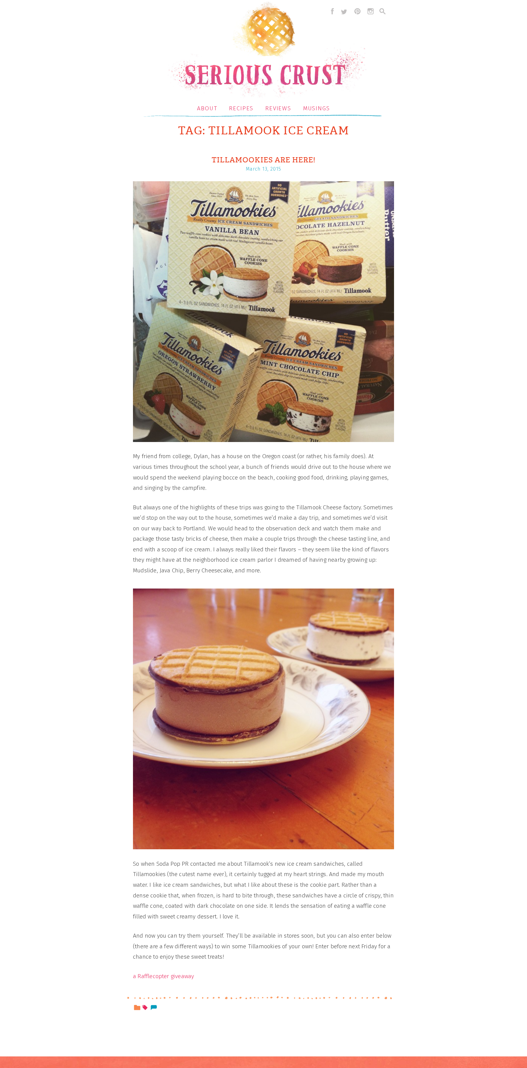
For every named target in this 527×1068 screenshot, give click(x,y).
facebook (331, 11)
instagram (370, 11)
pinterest (357, 11)
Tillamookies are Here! (263, 160)
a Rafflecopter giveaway (163, 976)
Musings (316, 108)
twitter (344, 11)
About (207, 108)
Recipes (241, 108)
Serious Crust (266, 50)
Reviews (278, 108)
